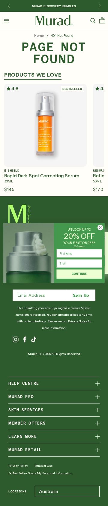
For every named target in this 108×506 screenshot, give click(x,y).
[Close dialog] (101, 228)
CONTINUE (79, 274)
